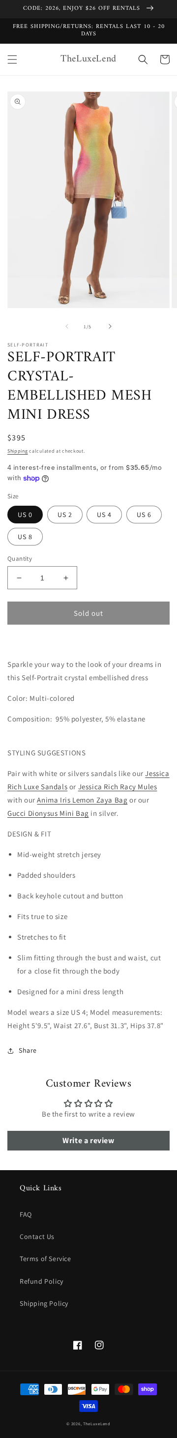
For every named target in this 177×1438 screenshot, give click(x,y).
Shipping (17, 451)
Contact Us (37, 1236)
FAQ (26, 1214)
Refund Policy (41, 1281)
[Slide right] (110, 326)
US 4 (104, 514)
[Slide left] (67, 326)
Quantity (19, 558)
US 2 (65, 514)
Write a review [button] (88, 1140)
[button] (12, 59)
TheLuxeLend (97, 1423)
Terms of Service (45, 1258)
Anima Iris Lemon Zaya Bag (82, 800)
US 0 (25, 514)
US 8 (25, 536)
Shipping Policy (44, 1303)
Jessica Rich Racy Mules (117, 786)
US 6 (144, 514)
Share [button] (28, 1050)
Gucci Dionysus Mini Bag (48, 813)
